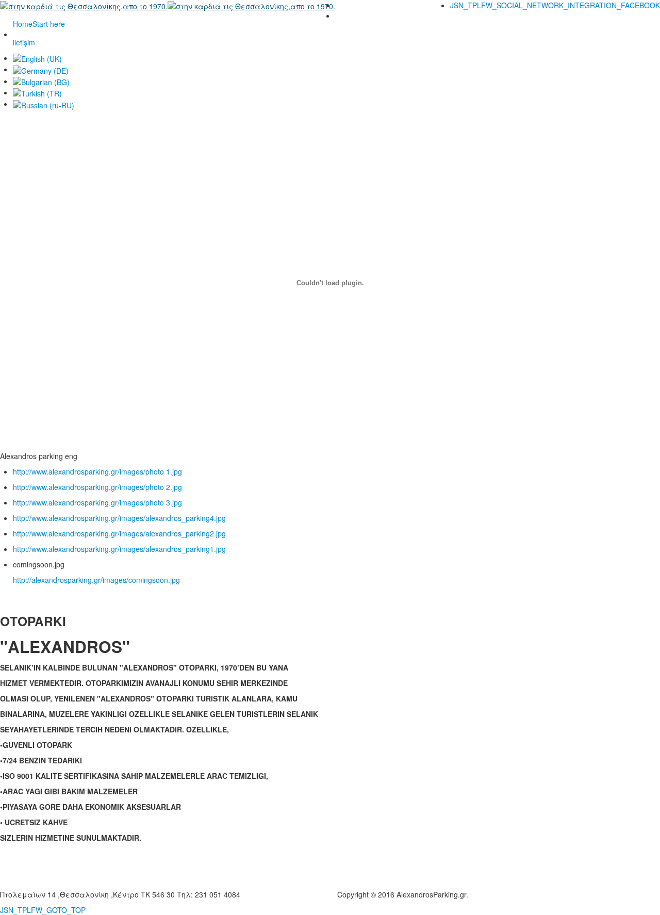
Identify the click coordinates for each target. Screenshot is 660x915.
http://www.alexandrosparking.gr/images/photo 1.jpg (97, 471)
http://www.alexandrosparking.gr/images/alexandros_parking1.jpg (119, 549)
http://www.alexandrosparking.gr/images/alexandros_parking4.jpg (119, 518)
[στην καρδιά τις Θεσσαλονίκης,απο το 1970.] (167, 5)
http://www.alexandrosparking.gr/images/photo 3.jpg (97, 502)
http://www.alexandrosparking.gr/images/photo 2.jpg (97, 487)
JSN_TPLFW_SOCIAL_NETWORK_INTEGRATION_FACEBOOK (555, 5)
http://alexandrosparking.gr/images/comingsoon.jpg (96, 580)
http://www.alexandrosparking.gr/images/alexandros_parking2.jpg (119, 533)
